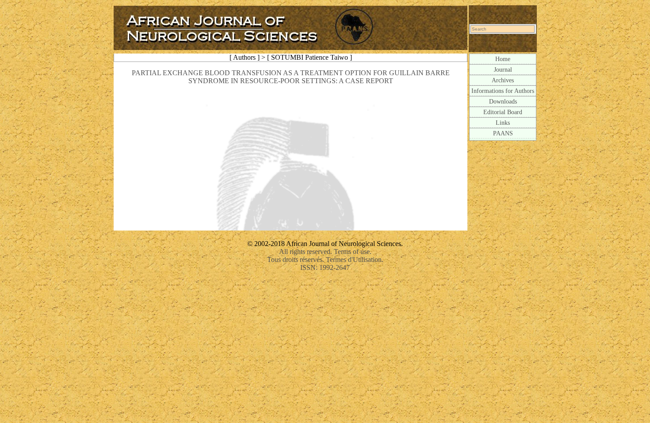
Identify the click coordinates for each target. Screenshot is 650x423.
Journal (503, 69)
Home (502, 58)
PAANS (503, 133)
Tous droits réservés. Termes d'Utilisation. (325, 259)
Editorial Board (502, 111)
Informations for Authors (502, 90)
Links (503, 122)
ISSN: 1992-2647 (325, 267)
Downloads (503, 101)
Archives (503, 80)
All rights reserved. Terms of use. (325, 251)
